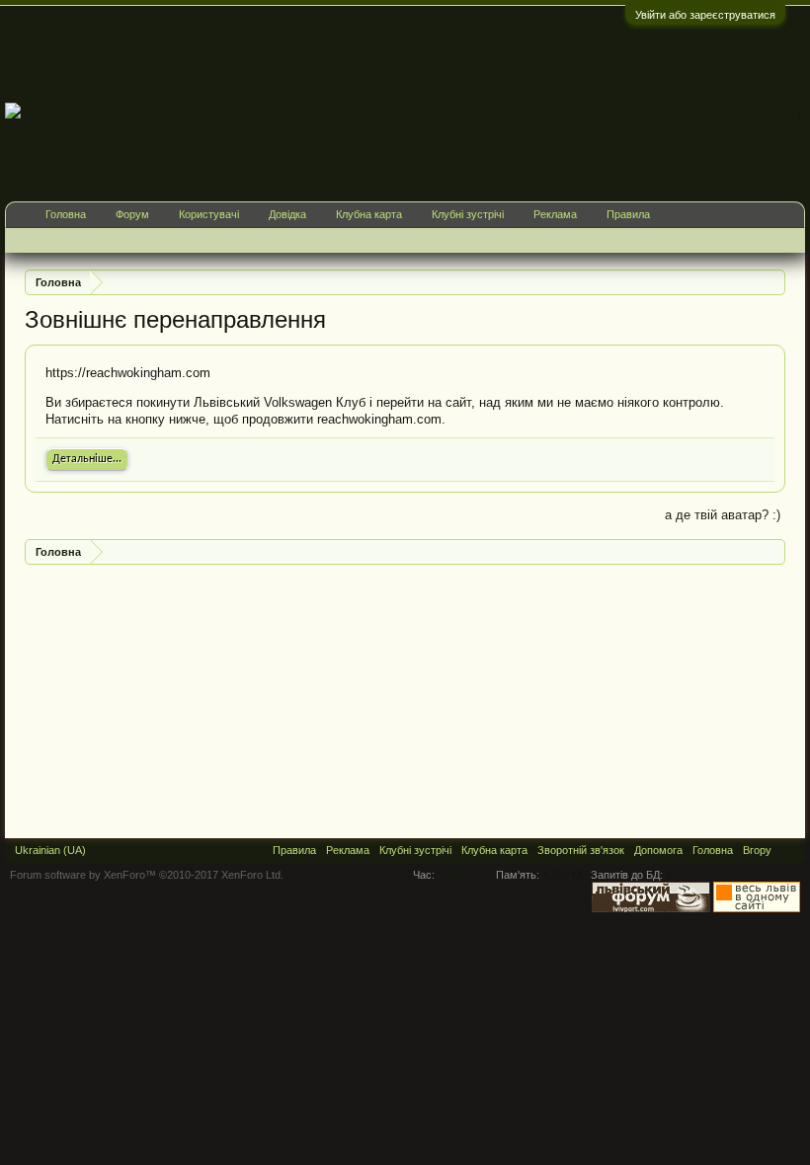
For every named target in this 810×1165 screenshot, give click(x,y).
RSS (788, 850)
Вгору (757, 850)
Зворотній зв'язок (580, 850)
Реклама (555, 214)
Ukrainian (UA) (50, 850)
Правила (628, 214)
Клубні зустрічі (468, 214)
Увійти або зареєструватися (705, 15)
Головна (65, 214)
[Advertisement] (445, 53)
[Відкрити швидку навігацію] (773, 281)
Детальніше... (87, 459)
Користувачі (209, 214)
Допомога (658, 850)
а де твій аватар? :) (722, 514)
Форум (132, 214)
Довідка (287, 214)
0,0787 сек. (465, 875)
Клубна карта (369, 214)
